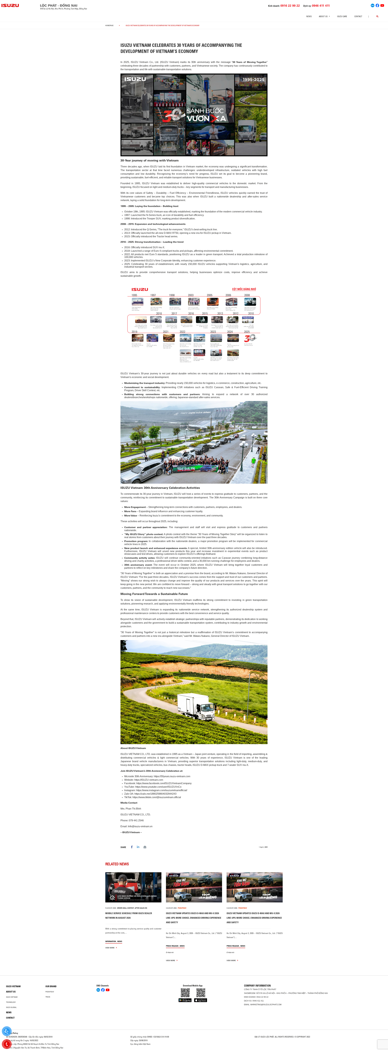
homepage (109, 25)
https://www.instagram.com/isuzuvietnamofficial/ (161, 790)
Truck (47, 997)
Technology (11, 1002)
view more (110, 948)
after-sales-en (141, 908)
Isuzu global (11, 1007)
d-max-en (170, 952)
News (309, 16)
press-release (172, 946)
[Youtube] (382, 5)
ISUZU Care (342, 16)
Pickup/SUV (49, 992)
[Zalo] (372, 5)
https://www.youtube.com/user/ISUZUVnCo (158, 787)
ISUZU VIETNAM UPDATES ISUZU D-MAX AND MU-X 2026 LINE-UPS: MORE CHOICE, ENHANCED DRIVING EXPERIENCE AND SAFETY (193, 918)
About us (11, 991)
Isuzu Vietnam (13, 986)
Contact (358, 16)
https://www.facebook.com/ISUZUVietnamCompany (164, 783)
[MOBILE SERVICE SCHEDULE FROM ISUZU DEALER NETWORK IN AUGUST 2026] (133, 887)
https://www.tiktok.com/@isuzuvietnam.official (156, 797)
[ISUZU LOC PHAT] (10, 5)
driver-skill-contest (125, 908)
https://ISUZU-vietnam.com (148, 780)
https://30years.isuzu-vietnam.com (172, 776)
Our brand (51, 986)
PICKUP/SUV (182, 908)
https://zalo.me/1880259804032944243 (155, 793)
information (110, 941)
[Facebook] (377, 5)
